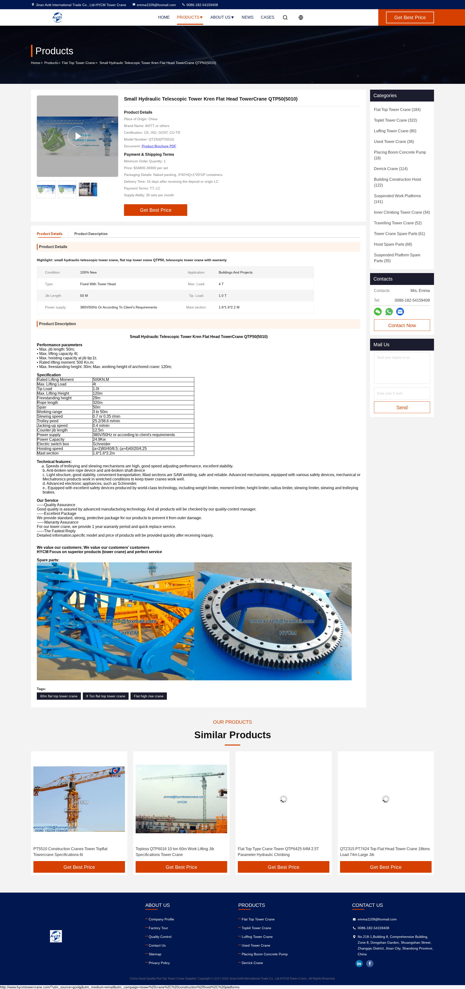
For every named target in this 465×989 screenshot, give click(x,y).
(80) (395, 131)
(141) (397, 199)
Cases (267, 17)
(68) (393, 244)
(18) (400, 155)
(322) (395, 120)
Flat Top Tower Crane (78, 63)
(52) (398, 223)
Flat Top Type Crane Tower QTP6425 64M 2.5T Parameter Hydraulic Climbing (179, 852)
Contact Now (402, 325)
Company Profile (161, 919)
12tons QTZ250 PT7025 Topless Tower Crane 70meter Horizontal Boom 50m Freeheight (382, 852)
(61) (399, 234)
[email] (400, 311)
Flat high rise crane (148, 696)
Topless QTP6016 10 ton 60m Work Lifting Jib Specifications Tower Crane (76, 852)
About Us (220, 17)
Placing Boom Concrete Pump (265, 954)
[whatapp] (389, 312)
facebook (369, 963)
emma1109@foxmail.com (156, 5)
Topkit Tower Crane (256, 928)
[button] (39, 808)
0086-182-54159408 (202, 5)
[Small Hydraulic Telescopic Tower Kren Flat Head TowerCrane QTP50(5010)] (77, 136)
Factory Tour (158, 928)
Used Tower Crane (256, 945)
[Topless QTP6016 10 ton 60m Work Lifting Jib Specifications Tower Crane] (82, 799)
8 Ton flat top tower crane (105, 696)
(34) (402, 212)
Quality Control (160, 937)
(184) (397, 110)
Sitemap (155, 954)
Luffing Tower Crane (257, 937)
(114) (391, 169)
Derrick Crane (252, 963)
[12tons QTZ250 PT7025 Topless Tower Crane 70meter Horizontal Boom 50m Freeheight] (389, 799)
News (248, 17)
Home (164, 17)
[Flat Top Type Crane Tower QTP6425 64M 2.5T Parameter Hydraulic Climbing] (184, 799)
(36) (394, 142)
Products (188, 17)
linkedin (359, 963)
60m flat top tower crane (59, 696)
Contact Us (157, 945)
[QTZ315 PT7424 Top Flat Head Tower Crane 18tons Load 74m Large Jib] (287, 799)
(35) (397, 258)
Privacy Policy (159, 963)
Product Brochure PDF (159, 146)
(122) (397, 182)
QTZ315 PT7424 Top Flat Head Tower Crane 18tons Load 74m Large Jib (286, 852)
